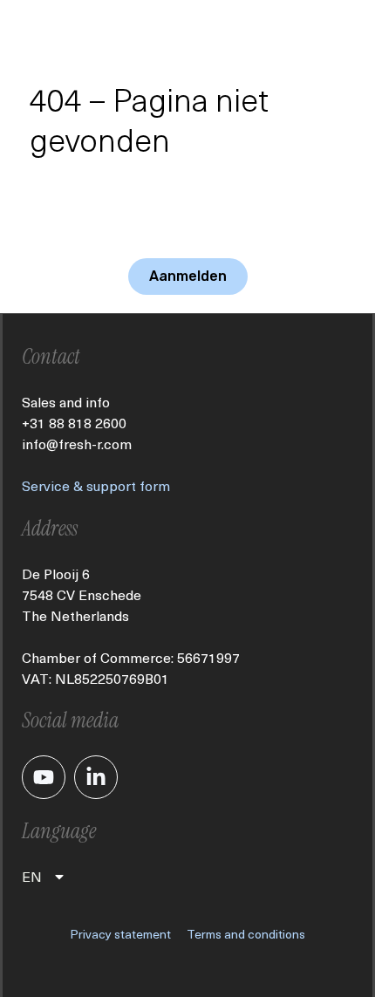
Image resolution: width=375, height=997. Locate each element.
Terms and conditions (246, 933)
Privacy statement (120, 933)
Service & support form (96, 485)
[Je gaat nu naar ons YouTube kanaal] (43, 777)
